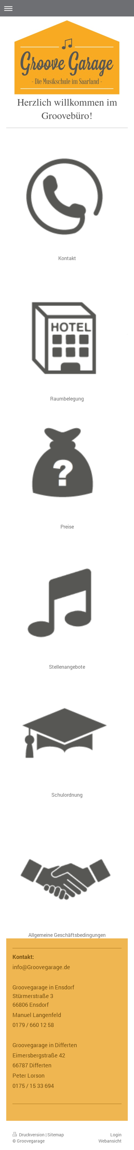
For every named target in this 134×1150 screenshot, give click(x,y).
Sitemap (55, 1135)
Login (116, 1135)
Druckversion (31, 1135)
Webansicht (110, 1141)
